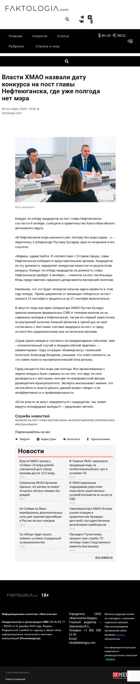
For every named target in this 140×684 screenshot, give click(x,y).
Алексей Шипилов (82, 420)
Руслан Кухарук (27, 424)
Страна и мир (48, 46)
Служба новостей (32, 416)
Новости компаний (15, 679)
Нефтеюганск (105, 420)
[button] (67, 19)
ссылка (120, 634)
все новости (104, 557)
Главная (15, 36)
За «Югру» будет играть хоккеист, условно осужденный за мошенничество (40, 538)
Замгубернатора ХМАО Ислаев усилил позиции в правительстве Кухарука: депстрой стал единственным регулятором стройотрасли (90, 516)
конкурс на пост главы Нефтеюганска (42, 420)
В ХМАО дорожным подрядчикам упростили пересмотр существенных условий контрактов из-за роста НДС (90, 490)
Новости (39, 36)
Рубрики (16, 46)
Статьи (63, 36)
